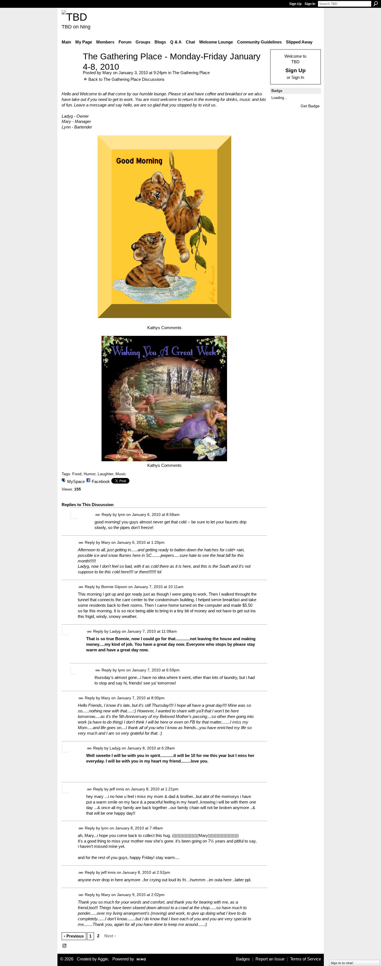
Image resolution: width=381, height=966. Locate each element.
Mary (107, 72)
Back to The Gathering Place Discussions (126, 79)
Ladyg (115, 631)
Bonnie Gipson (114, 587)
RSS (64, 945)
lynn (121, 514)
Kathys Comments (164, 327)
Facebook (101, 481)
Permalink (97, 515)
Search (375, 3)
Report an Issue (269, 959)
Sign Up (295, 4)
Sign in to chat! (342, 963)
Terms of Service (305, 959)
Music (120, 474)
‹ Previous (74, 936)
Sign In (310, 4)
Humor (89, 474)
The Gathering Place (191, 72)
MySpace (76, 481)
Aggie (103, 959)
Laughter (105, 474)
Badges (243, 959)
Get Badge (310, 106)
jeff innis (117, 789)
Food (76, 474)
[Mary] (70, 67)
